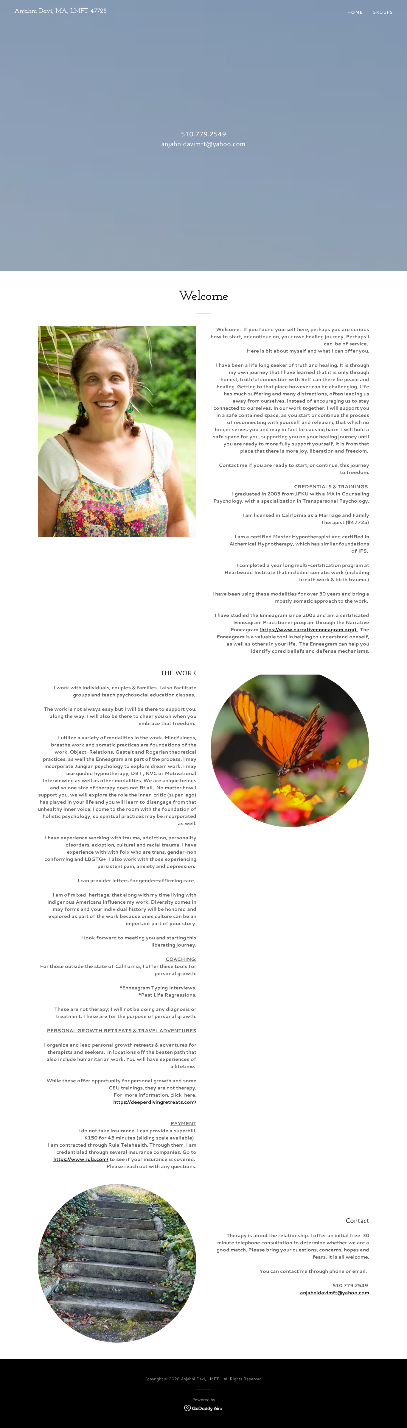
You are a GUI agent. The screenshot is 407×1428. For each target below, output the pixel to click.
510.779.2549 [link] (203, 133)
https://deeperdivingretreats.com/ (154, 1101)
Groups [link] (382, 12)
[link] (60, 10)
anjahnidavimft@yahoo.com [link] (203, 143)
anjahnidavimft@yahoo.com (334, 1292)
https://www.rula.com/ (80, 1159)
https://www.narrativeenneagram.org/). (309, 629)
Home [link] (355, 12)
